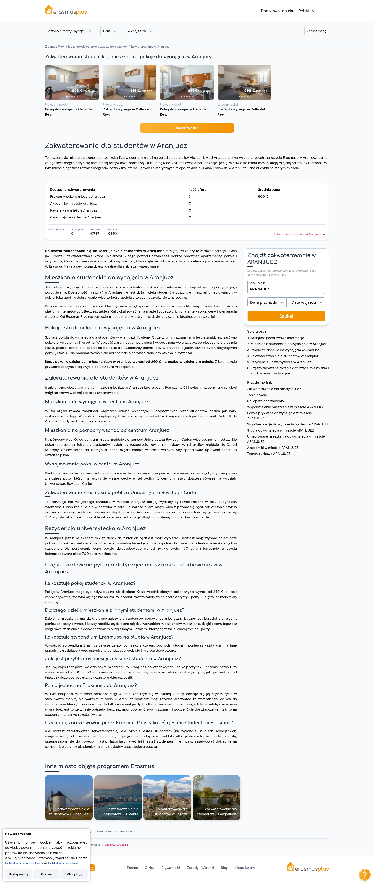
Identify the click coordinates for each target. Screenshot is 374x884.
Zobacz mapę (316, 31)
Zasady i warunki (200, 867)
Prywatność (170, 867)
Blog (224, 867)
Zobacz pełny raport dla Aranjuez (300, 234)
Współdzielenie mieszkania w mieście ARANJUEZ (285, 407)
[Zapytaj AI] (365, 875)
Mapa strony (245, 867)
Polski (304, 11)
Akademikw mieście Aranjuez (73, 203)
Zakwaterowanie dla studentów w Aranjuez (284, 356)
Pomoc (132, 867)
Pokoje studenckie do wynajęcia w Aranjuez (285, 350)
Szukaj (286, 316)
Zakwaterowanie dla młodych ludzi (274, 389)
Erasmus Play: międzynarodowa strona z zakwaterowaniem (86, 46)
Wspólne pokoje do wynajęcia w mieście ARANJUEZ (288, 424)
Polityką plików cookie (22, 863)
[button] (72, 82)
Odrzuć (46, 874)
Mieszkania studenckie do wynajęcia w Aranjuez (289, 344)
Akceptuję (74, 874)
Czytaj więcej (18, 874)
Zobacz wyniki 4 (186, 128)
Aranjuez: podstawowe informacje (277, 337)
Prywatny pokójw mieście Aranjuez (77, 196)
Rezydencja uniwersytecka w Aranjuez (281, 362)
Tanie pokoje (257, 395)
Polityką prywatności (64, 863)
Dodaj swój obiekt (277, 11)
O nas (150, 867)
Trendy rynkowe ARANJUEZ (268, 453)
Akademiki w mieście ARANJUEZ (272, 447)
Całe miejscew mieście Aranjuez (75, 217)
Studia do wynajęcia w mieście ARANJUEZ (280, 430)
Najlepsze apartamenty (265, 401)
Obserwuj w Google (118, 845)
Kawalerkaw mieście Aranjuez (73, 210)
